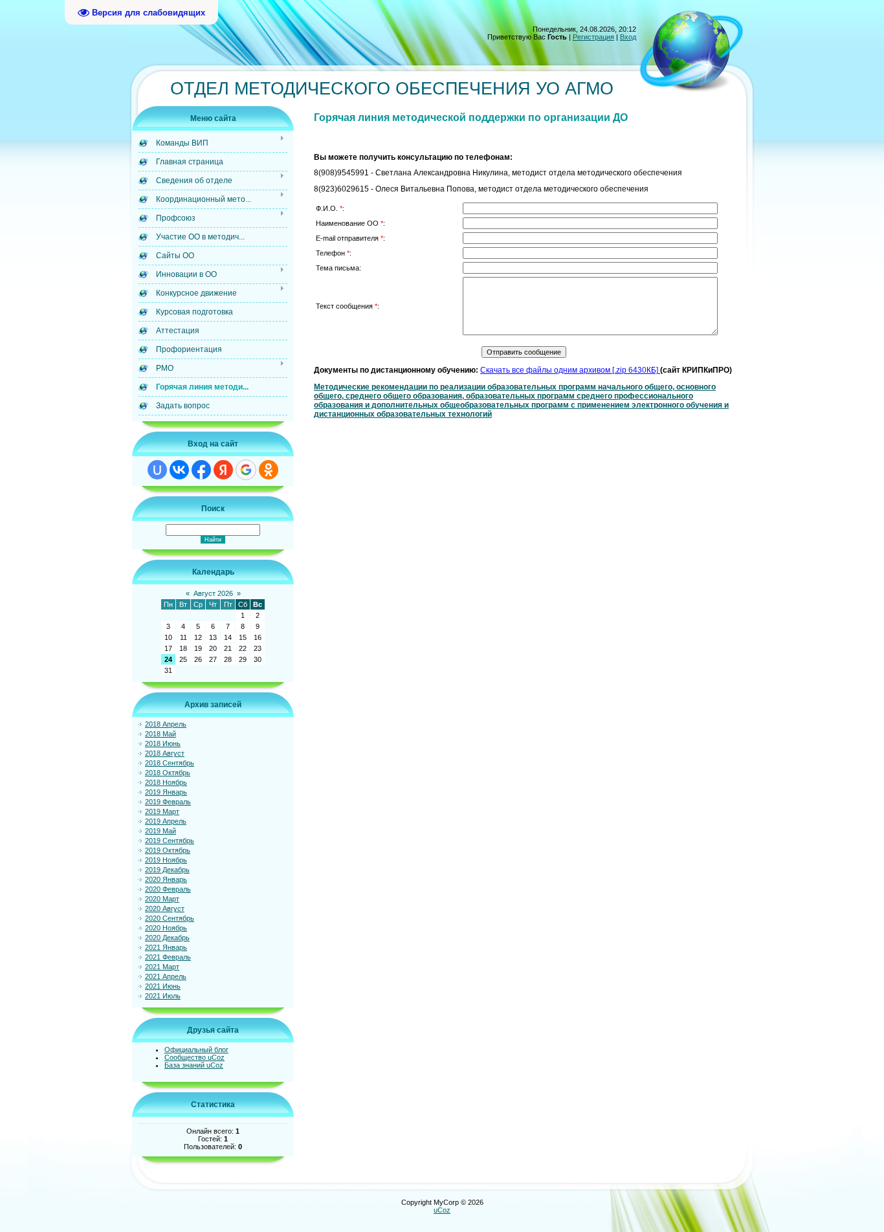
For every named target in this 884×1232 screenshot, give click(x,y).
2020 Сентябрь (169, 918)
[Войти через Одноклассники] (268, 469)
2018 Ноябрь (166, 782)
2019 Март (162, 811)
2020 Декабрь (167, 937)
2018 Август (164, 753)
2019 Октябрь (167, 850)
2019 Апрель (165, 821)
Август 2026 (213, 593)
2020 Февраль (168, 889)
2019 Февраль (168, 802)
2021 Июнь (163, 986)
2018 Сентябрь (169, 763)
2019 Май (160, 831)
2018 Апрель (165, 724)
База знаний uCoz (193, 1065)
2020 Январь (166, 879)
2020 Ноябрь (166, 928)
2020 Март (162, 899)
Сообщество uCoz (194, 1057)
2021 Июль (163, 996)
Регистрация (593, 37)
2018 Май (160, 734)
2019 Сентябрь (169, 840)
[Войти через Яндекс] (223, 469)
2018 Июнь (163, 743)
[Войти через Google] (246, 469)
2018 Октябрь (167, 772)
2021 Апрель (165, 976)
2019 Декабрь (167, 870)
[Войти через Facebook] (201, 469)
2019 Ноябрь (166, 860)
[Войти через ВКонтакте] (179, 469)
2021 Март (162, 967)
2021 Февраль (168, 957)
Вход (628, 37)
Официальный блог (196, 1049)
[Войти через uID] (157, 469)
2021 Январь (166, 947)
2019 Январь (166, 792)
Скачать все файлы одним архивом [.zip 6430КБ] (569, 370)
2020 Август (164, 908)
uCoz (442, 1210)
